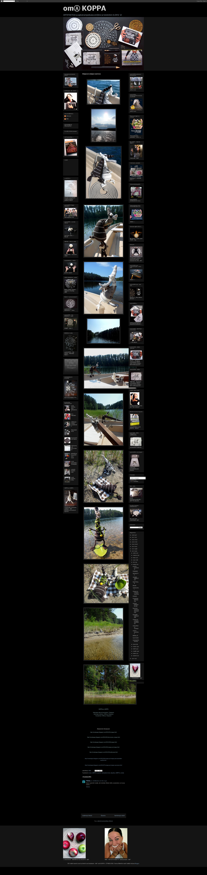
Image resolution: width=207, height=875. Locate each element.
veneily (122, 773)
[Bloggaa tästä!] (97, 771)
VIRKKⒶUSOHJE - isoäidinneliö (74, 424)
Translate (135, 481)
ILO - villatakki (73, 415)
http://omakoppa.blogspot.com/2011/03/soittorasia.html (104, 752)
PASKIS (135, 596)
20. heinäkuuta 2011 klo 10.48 (99, 781)
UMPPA (118, 773)
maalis (135, 651)
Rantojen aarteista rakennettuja (136, 610)
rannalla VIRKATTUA (136, 579)
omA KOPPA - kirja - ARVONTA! (74, 408)
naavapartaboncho (136, 641)
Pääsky (88, 781)
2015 (133, 542)
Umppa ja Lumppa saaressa (136, 593)
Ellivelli (134, 585)
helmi (134, 653)
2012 (133, 548)
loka (134, 557)
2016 (133, 539)
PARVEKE (135, 571)
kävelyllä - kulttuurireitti (136, 616)
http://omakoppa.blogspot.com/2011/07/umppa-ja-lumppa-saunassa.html (103, 765)
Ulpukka (113, 773)
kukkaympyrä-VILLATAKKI (74, 447)
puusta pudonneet (136, 568)
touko (135, 646)
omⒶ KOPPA (84, 9)
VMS (67, 119)
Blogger (137, 863)
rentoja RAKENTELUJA (136, 605)
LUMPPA (94, 773)
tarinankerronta (106, 773)
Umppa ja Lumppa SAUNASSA (136, 621)
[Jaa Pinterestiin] (101, 771)
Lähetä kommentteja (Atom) (105, 821)
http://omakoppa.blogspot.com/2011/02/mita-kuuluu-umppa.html (103, 737)
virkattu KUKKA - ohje (73, 471)
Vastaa (88, 787)
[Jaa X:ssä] (98, 771)
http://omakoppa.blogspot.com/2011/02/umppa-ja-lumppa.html (103, 747)
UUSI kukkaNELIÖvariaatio (74, 463)
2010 (133, 658)
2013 (133, 546)
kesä (90, 773)
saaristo (99, 773)
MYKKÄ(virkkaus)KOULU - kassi (74, 455)
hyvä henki (136, 638)
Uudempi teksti (87, 815)
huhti (134, 649)
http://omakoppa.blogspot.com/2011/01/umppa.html (103, 732)
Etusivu (103, 815)
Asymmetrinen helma (74, 438)
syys (134, 560)
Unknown (68, 116)
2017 (133, 537)
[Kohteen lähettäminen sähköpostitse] (95, 771)
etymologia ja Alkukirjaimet (68, 125)
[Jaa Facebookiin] (100, 771)
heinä (134, 564)
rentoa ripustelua (136, 632)
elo (134, 562)
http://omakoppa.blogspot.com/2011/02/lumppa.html (103, 742)
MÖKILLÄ (135, 635)
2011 (133, 551)
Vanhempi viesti (119, 815)
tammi (135, 655)
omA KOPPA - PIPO (73, 479)
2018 (133, 535)
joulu (134, 553)
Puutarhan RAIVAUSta (135, 600)
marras (135, 555)
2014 (133, 544)
